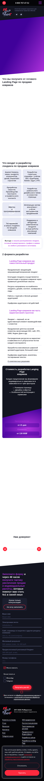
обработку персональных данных (28, 695)
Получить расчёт (22, 687)
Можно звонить (12, 668)
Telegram (9, 681)
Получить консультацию (4, 3)
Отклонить (22, 765)
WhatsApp (9, 678)
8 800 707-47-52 (22, 3)
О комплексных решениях (19, 361)
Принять (22, 773)
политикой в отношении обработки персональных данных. (27, 698)
